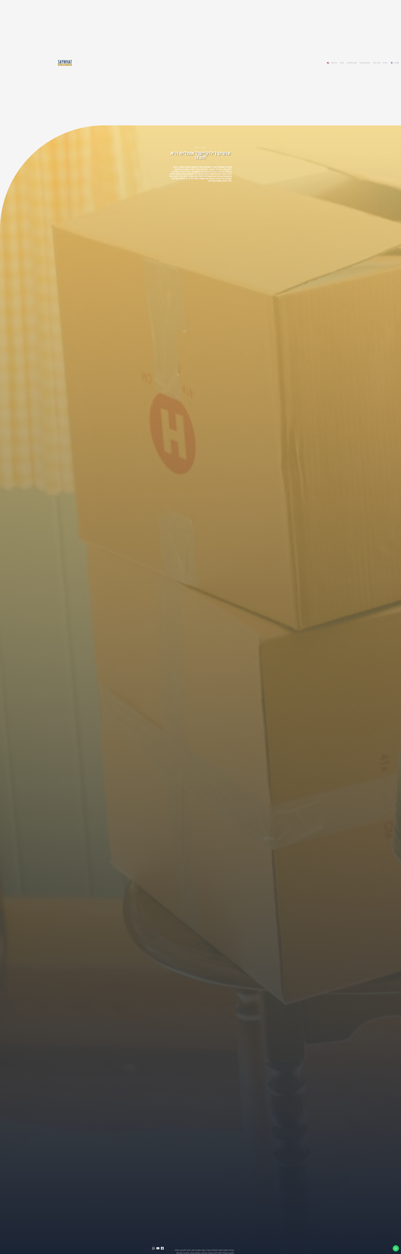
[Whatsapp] (153, 1248)
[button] (396, 1248)
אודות (342, 62)
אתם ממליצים (352, 62)
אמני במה (376, 62)
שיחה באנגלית (365, 62)
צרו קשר (334, 62)
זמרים (385, 62)
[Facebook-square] (162, 1248)
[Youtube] (157, 1248)
